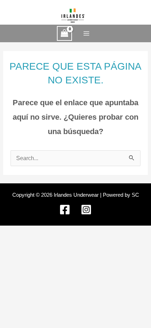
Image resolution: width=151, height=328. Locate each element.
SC (135, 195)
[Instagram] (86, 209)
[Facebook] (64, 209)
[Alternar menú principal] (86, 33)
